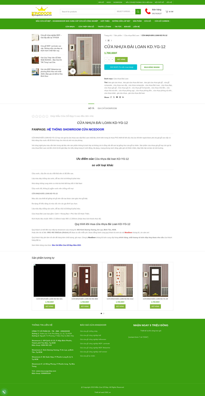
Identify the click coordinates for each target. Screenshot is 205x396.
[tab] (91, 107)
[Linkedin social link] (123, 97)
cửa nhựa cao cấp (120, 85)
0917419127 (157, 13)
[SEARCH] (138, 11)
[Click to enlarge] (73, 71)
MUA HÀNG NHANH (152, 67)
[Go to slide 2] (103, 313)
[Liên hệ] (4, 392)
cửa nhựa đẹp (166, 85)
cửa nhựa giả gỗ (110, 88)
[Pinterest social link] (120, 97)
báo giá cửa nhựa (115, 82)
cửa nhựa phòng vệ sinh (162, 90)
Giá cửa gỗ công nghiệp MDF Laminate (95, 343)
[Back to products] (108, 40)
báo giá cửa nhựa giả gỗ (153, 82)
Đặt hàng (121, 59)
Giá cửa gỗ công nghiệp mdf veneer (93, 352)
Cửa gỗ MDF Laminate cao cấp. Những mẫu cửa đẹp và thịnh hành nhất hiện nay (51, 48)
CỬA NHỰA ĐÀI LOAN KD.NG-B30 (85, 299)
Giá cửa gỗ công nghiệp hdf (90, 335)
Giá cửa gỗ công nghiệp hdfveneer (93, 339)
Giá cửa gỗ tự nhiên (87, 356)
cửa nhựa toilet (110, 93)
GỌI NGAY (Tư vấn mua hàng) (121, 67)
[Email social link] (117, 97)
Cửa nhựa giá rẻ (124, 88)
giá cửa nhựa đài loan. (136, 93)
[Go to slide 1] (101, 313)
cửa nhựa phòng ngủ (127, 90)
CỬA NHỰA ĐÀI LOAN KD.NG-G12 (120, 299)
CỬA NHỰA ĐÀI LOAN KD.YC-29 (155, 299)
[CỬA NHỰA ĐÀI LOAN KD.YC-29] (155, 280)
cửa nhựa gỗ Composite (141, 88)
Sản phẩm (118, 35)
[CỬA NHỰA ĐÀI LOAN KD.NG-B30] (85, 280)
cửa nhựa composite (136, 85)
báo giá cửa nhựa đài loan (133, 82)
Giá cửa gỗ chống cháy (89, 331)
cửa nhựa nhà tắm (158, 88)
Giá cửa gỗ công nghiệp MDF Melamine (95, 348)
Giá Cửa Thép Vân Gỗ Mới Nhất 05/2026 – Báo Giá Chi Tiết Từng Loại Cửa (51, 60)
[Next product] (111, 40)
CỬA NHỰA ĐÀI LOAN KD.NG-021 (49, 299)
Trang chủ (108, 35)
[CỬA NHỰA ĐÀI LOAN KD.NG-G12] (120, 280)
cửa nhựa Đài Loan (152, 85)
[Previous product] (105, 40)
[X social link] (113, 97)
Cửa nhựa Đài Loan (131, 35)
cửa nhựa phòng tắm (144, 90)
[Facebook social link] (110, 97)
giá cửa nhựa (122, 93)
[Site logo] (42, 11)
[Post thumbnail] (35, 37)
